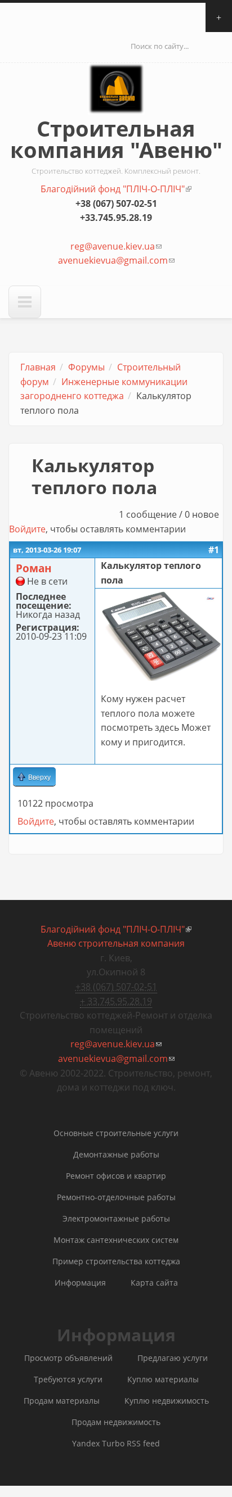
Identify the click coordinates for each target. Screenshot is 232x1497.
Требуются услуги (68, 1379)
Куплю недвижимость (166, 1400)
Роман (34, 568)
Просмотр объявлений (68, 1358)
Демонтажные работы (116, 1154)
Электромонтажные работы (116, 1218)
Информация (80, 1282)
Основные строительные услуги (116, 1133)
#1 (213, 550)
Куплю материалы (163, 1379)
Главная (38, 367)
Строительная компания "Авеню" (116, 138)
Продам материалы (62, 1400)
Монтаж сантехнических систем (116, 1239)
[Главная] (116, 99)
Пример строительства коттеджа (116, 1261)
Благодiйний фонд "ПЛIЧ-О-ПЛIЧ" (116, 189)
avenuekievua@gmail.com (116, 260)
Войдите (27, 529)
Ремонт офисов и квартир (116, 1175)
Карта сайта (154, 1282)
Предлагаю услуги (172, 1358)
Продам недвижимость (116, 1422)
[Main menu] (24, 302)
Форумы (86, 367)
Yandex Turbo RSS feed (116, 1443)
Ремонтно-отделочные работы (116, 1197)
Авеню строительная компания (116, 943)
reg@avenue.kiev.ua (116, 246)
